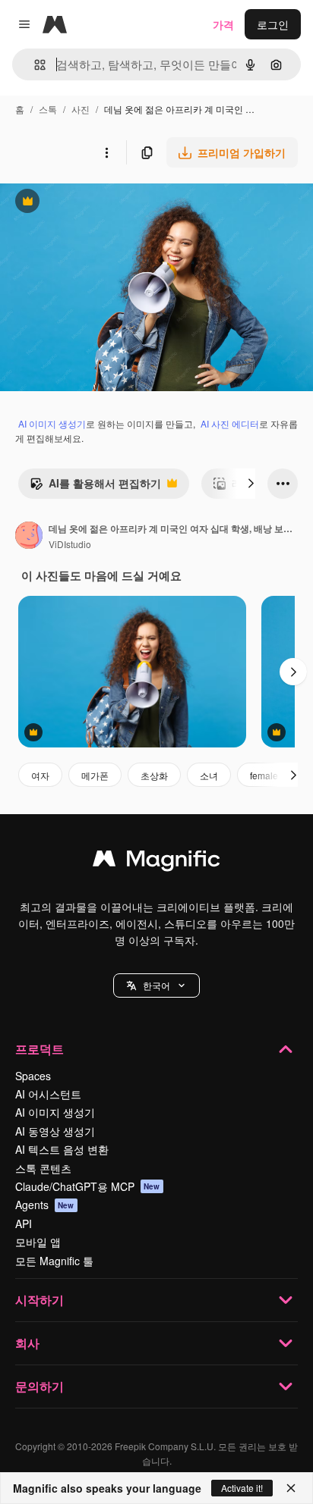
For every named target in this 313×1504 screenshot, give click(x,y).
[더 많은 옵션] (106, 152)
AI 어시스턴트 (48, 1093)
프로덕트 (39, 1049)
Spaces (33, 1075)
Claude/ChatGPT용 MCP (87, 1186)
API (23, 1223)
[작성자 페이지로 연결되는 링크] (29, 537)
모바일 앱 (38, 1241)
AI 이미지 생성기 (52, 423)
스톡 (48, 108)
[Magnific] (156, 862)
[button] (156, 985)
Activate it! (242, 1487)
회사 (27, 1343)
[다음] (250, 483)
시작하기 (39, 1299)
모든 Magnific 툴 (54, 1260)
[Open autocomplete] (34, 64)
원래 (87, 203)
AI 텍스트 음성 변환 (62, 1149)
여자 (40, 775)
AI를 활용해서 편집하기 (95, 486)
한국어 (156, 985)
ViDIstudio (70, 543)
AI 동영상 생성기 (55, 1131)
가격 (223, 24)
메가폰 (95, 775)
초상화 (154, 775)
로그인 (273, 24)
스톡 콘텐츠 (43, 1168)
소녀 (209, 775)
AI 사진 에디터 (230, 423)
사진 (80, 108)
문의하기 (39, 1386)
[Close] (291, 1488)
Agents (44, 1204)
